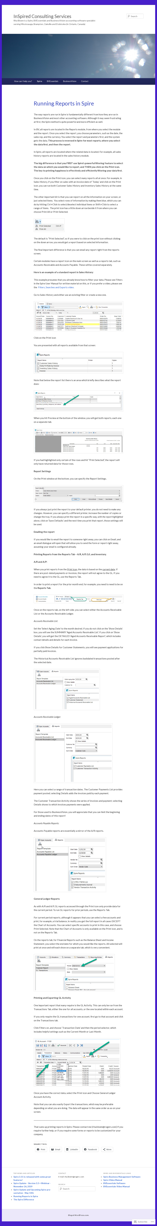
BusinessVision (69, 81)
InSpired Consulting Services (42, 16)
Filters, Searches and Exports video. (56, 287)
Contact (84, 81)
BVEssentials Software (114, 1183)
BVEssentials (52, 81)
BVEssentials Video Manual (116, 1186)
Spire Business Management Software (121, 1177)
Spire (39, 81)
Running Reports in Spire (25, 1196)
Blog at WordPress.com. (78, 1215)
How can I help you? (23, 81)
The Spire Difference (23, 1199)
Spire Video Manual (112, 1180)
